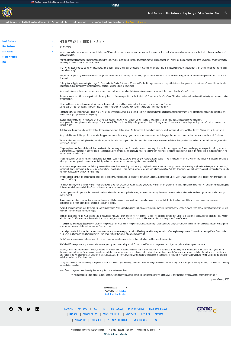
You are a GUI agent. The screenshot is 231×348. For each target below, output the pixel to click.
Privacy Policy (90, 314)
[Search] (15, 66)
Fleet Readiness (172, 13)
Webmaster (80, 320)
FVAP (156, 320)
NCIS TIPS (145, 314)
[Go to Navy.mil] (115, 5)
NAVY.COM (82, 308)
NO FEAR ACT (117, 308)
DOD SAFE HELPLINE (111, 314)
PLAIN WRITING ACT (158, 308)
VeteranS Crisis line (117, 320)
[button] (73, 2)
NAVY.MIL (68, 308)
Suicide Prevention (205, 13)
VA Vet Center (140, 320)
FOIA (95, 308)
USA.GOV (73, 314)
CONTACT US (96, 320)
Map (217, 13)
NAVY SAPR (131, 314)
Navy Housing (188, 13)
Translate (122, 290)
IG (104, 308)
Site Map (159, 314)
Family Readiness (155, 13)
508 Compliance (136, 308)
